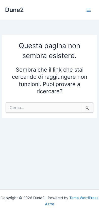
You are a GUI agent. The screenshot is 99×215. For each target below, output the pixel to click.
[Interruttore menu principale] (88, 10)
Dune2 (14, 10)
